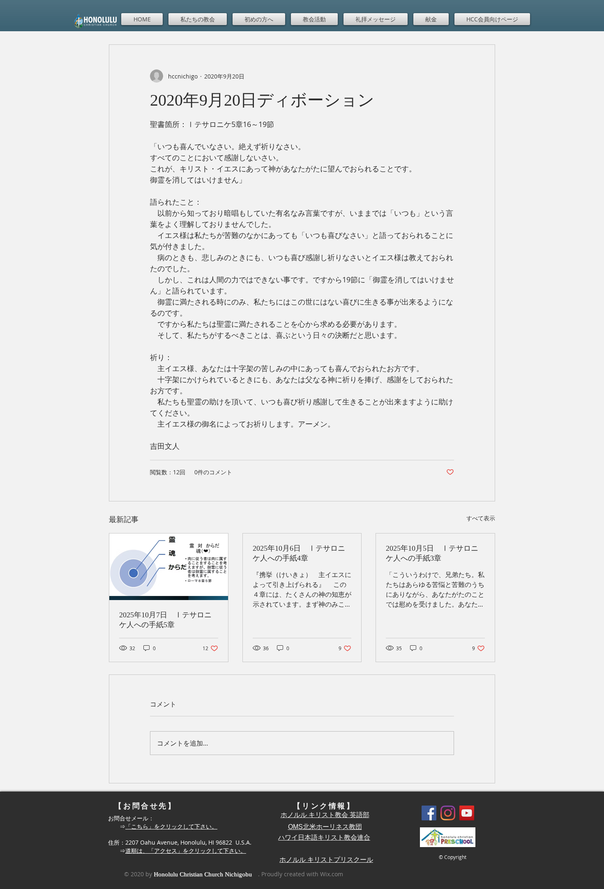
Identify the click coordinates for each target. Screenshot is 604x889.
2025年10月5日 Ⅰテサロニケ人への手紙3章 (432, 553)
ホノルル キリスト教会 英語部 (325, 814)
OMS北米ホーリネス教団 (325, 826)
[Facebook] (429, 813)
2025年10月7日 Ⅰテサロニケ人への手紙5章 (165, 620)
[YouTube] (466, 813)
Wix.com (331, 874)
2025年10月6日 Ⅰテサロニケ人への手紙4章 (299, 553)
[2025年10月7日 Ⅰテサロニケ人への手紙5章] (168, 566)
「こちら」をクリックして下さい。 (171, 826)
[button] (198, 19)
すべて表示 (480, 518)
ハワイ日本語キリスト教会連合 (324, 837)
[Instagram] (447, 813)
